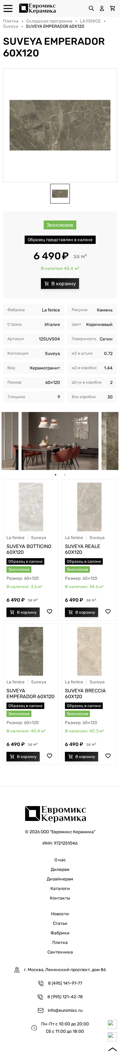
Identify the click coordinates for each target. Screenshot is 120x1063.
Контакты (60, 898)
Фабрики (60, 933)
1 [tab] (55, 475)
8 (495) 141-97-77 (65, 983)
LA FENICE (90, 21)
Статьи (60, 923)
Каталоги (60, 888)
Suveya (10, 26)
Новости (60, 914)
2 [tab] (65, 475)
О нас (60, 860)
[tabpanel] (60, 441)
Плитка (10, 21)
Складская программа (49, 21)
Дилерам (60, 869)
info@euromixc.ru (65, 1010)
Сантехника (60, 952)
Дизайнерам (60, 879)
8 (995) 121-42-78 (65, 996)
